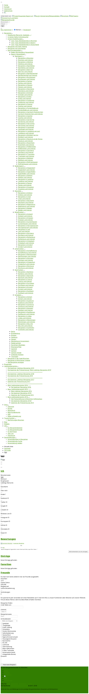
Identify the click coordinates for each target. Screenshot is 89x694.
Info (5, 426)
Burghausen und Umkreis (26, 79)
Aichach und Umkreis (25, 299)
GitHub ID (4, 525)
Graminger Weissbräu (18, 543)
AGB (9, 414)
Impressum (8, 9)
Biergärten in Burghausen (26, 77)
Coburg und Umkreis (25, 281)
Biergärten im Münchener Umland (19, 360)
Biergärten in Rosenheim (26, 143)
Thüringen (14, 357)
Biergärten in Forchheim (26, 283)
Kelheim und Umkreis (25, 177)
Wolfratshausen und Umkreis (27, 164)
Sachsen (14, 351)
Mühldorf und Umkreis (25, 137)
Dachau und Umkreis (25, 83)
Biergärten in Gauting (25, 116)
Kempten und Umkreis (25, 310)
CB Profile (7, 450)
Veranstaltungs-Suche (15, 441)
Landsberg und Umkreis (26, 133)
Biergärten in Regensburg (26, 204)
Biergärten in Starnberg (26, 150)
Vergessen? (27, 30)
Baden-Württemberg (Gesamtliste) (22, 52)
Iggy (4, 547)
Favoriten (6, 564)
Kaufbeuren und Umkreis (26, 314)
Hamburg (14, 337)
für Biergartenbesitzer (15, 428)
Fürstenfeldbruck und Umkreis (28, 110)
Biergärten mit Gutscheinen (17, 48)
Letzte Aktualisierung (8, 588)
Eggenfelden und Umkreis (26, 174)
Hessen (13, 339)
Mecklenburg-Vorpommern (20, 341)
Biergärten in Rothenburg (26, 237)
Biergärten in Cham (24, 197)
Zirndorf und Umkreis (25, 247)
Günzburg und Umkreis (25, 306)
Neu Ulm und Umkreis (25, 326)
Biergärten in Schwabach (26, 241)
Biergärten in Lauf (24, 229)
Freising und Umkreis (25, 106)
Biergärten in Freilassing (26, 100)
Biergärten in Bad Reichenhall (27, 73)
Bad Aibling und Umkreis (26, 68)
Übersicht (11, 407)
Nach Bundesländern (14, 50)
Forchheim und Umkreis (26, 285)
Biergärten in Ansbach (25, 214)
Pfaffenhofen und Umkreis (26, 149)
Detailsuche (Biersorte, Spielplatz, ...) (19, 35)
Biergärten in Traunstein (26, 154)
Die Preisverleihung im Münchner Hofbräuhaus (26, 399)
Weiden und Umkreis (25, 210)
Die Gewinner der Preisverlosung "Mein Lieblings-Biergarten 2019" (29, 370)
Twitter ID (4, 502)
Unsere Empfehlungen (15, 39)
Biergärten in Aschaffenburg (27, 251)
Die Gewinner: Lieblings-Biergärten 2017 (21, 380)
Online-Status (5, 582)
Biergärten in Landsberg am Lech (29, 131)
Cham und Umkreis (24, 199)
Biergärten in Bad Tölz (25, 70)
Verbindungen (5, 592)
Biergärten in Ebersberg (26, 89)
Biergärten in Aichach (25, 297)
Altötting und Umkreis (25, 64)
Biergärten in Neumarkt (26, 201)
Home (6, 5)
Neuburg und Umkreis (25, 141)
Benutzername (5, 475)
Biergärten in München (25, 58)
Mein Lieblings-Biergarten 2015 (21, 391)
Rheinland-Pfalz (16, 347)
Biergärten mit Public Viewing (17, 47)
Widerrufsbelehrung (14, 416)
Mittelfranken (19, 212)
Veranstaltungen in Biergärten (18, 439)
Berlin (13, 331)
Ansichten (4, 579)
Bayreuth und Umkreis (25, 278)
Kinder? (3, 494)
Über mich (4, 490)
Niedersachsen (16, 343)
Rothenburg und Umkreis (26, 239)
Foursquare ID (5, 521)
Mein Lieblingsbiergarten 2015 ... (18, 389)
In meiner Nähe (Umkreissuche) (18, 37)
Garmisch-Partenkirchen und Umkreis (30, 114)
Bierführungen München (16, 420)
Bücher (10, 408)
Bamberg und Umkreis (25, 274)
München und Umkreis (25, 60)
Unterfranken (19, 249)
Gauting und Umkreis (25, 118)
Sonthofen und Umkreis (26, 330)
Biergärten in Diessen (25, 85)
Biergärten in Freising (25, 104)
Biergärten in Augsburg (26, 301)
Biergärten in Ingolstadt (26, 127)
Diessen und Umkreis (25, 87)
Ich (2, 471)
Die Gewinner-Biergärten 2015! (21, 393)
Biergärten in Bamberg (25, 272)
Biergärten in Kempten (25, 308)
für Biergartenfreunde (15, 430)
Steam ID (4, 533)
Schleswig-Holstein (17, 355)
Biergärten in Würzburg (26, 266)
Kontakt (6, 7)
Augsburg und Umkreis (25, 303)
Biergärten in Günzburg (26, 305)
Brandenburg (15, 333)
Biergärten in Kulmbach (26, 291)
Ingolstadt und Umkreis (25, 129)
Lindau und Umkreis (24, 318)
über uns (11, 434)
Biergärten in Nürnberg (26, 233)
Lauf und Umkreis (24, 231)
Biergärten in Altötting (25, 62)
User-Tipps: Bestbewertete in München (24, 41)
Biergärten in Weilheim (25, 158)
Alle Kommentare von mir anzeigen (78, 551)
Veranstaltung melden (15, 443)
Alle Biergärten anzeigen (16, 362)
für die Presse (12, 432)
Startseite (7, 448)
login (2, 26)
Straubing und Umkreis (25, 189)
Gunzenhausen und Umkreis (27, 224)
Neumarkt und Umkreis (25, 202)
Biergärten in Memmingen (26, 320)
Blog (5, 422)
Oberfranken (19, 270)
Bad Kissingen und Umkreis (27, 256)
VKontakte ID (5, 529)
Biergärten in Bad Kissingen (27, 254)
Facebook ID (5, 498)
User (8, 684)
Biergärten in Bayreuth (25, 276)
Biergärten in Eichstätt (25, 93)
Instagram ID (5, 517)
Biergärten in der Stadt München (18, 358)
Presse (30, 684)
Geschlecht (4, 487)
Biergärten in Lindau (25, 316)
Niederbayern (19, 166)
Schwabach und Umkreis (26, 243)
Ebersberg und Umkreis (26, 91)
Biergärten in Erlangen (25, 218)
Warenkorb (11, 410)
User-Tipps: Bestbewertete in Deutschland (25, 45)
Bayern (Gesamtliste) (18, 54)
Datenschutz (8, 11)
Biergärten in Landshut (25, 179)
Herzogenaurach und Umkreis (28, 228)
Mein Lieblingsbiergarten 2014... (18, 397)
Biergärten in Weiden (25, 208)
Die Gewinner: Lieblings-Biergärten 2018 (21, 374)
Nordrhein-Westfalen (18, 345)
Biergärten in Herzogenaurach (28, 226)
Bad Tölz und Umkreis (25, 72)
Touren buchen (9, 418)
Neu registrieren (6, 30)
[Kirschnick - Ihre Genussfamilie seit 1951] (64, 16)
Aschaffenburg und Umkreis (27, 253)
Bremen (13, 335)
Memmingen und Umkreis (26, 322)
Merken (18, 30)
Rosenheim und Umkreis (26, 145)
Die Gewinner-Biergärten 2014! (21, 401)
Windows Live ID (6, 514)
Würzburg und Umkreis (25, 268)
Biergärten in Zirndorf (25, 245)
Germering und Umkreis (26, 122)
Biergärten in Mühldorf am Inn (28, 135)
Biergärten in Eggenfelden (26, 172)
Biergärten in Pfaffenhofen (27, 147)
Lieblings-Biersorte (7, 483)
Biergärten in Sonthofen (26, 328)
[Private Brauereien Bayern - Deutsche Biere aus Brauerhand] (22, 16)
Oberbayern (19, 56)
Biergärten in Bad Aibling (26, 66)
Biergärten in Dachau (25, 81)
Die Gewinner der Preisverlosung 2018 (20, 376)
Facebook (4, 692)
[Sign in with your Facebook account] (1, 28)
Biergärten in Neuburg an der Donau (30, 139)
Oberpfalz (18, 191)
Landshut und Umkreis (25, 181)
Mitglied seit (5, 586)
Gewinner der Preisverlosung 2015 (22, 395)
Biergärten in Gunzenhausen (27, 222)
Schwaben (18, 295)
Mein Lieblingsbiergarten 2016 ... (18, 385)
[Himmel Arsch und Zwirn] (9, 18)
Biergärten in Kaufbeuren (26, 312)
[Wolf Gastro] (73, 16)
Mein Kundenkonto (14, 412)
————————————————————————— (25, 372)
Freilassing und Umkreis (26, 102)
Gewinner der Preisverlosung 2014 (22, 403)
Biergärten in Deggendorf (26, 168)
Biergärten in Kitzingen (25, 258)
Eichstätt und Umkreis (25, 95)
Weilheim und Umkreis (25, 160)
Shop (6, 405)
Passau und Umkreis (24, 185)
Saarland (14, 349)
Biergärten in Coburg (25, 279)
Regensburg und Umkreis (26, 206)
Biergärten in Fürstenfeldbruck (28, 108)
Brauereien (8, 364)
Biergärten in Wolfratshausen (28, 162)
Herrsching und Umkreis (26, 125)
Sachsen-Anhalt (16, 353)
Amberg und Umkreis (25, 195)
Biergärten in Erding (24, 97)
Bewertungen (8, 539)
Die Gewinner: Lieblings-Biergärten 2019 (21, 368)
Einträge (5, 556)
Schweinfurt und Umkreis (26, 264)
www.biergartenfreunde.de (19, 686)
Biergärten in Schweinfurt (26, 262)
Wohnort (4, 479)
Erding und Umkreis (24, 99)
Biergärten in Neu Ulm (25, 324)
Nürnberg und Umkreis (25, 235)
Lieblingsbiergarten (10, 366)
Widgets (6, 424)
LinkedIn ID (4, 510)
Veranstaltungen (9, 437)
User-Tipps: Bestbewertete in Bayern (23, 43)
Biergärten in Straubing (26, 187)
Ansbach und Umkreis (25, 216)
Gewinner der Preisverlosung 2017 (19, 382)
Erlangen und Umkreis (25, 220)
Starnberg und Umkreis (25, 152)
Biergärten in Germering (26, 120)
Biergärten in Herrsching (26, 124)
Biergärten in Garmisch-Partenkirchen (30, 112)
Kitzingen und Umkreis (25, 260)
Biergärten (7, 33)
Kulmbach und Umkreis (25, 293)
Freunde (5, 572)
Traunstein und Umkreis (26, 156)
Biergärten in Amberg (25, 193)
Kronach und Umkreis (25, 289)
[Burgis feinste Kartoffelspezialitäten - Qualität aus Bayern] (47, 16)
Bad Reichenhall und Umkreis (27, 75)
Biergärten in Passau (25, 183)
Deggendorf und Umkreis (26, 170)
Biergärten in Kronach (25, 287)
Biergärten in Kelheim (25, 176)
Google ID (4, 506)
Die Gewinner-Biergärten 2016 (21, 387)
